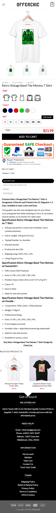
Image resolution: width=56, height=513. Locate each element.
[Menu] (3, 4)
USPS (20, 254)
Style (5, 91)
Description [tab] (9, 181)
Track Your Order (28, 467)
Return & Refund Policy (28, 485)
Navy (10, 112)
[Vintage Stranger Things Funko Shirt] (14, 368)
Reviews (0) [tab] (8, 193)
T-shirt (30, 82)
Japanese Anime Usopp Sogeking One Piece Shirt (42, 385)
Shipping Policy (28, 481)
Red (15, 112)
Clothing (17, 82)
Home (5, 82)
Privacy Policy (28, 488)
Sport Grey (27, 112)
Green (22, 112)
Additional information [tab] (15, 185)
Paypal (13, 258)
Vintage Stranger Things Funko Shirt (14, 385)
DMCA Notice (28, 495)
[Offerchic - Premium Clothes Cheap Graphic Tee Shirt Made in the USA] (28, 4)
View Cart (28, 460)
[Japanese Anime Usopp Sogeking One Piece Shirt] (42, 368)
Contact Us (28, 464)
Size (5, 116)
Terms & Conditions (28, 491)
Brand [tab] (6, 189)
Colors (6, 105)
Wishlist (28, 457)
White (33, 112)
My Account (28, 454)
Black (5, 112)
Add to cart (28, 136)
